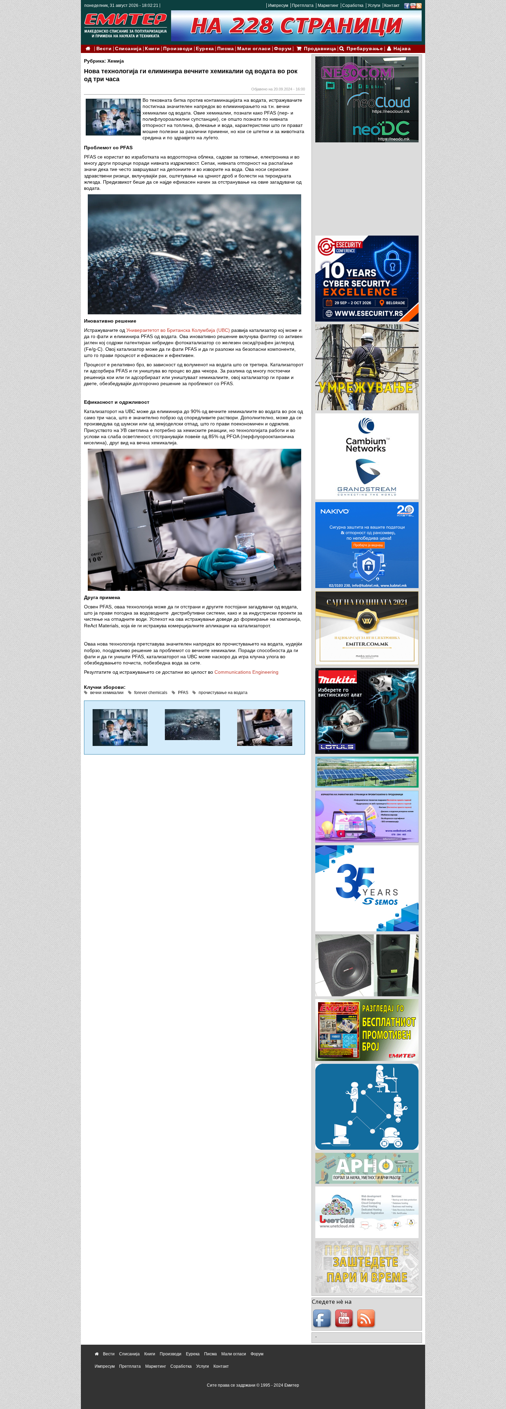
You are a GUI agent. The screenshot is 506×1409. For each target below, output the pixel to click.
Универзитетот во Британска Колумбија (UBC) (178, 330)
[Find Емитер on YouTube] (345, 1318)
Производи (177, 48)
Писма (225, 48)
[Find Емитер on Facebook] (323, 1318)
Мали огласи (254, 48)
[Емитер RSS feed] (367, 1318)
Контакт (392, 5)
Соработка (352, 5)
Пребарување (365, 48)
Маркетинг (328, 5)
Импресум (278, 5)
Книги (152, 48)
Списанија (128, 48)
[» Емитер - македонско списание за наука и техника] (125, 24)
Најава (402, 48)
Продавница (320, 48)
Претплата (303, 5)
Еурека (205, 48)
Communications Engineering (246, 672)
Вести (104, 48)
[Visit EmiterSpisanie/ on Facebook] (407, 5)
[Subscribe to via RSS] (419, 5)
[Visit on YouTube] (413, 5)
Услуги (374, 5)
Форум (283, 48)
